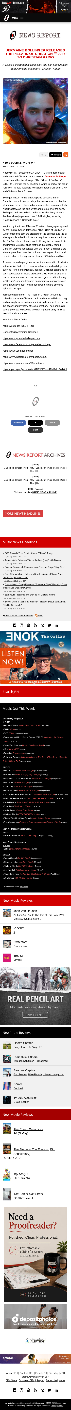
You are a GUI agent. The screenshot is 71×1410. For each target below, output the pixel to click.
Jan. (6, 468)
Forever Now (21, 946)
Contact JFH (26, 1373)
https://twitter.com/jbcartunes (18, 350)
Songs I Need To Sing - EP (28, 1047)
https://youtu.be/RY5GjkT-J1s (19, 325)
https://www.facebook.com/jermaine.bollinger (27, 344)
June (38, 468)
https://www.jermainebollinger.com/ (21, 338)
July (44, 468)
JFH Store (11, 1380)
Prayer (40, 1380)
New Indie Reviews (17, 1032)
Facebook (18, 422)
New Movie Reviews (18, 1114)
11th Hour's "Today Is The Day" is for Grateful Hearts (30, 595)
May (32, 468)
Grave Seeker (21, 1101)
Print (35, 430)
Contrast (18, 1088)
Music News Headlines (20, 542)
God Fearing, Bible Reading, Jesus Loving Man (39, 1074)
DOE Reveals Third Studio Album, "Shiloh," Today (29, 553)
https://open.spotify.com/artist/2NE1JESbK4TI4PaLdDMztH (35, 369)
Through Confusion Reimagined (31, 1060)
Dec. (38, 483)
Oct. (63, 480)
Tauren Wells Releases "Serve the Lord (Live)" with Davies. (33, 560)
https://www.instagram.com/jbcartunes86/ (25, 356)
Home (62, 1380)
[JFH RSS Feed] (65, 154)
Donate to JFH (27, 1380)
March (19, 468)
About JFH (12, 1373)
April (26, 468)
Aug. (50, 468)
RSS (40, 615)
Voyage (18, 959)
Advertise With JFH (38, 1376)
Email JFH (41, 1373)
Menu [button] (15, 18)
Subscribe (51, 1380)
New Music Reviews (18, 900)
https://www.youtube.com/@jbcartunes (23, 363)
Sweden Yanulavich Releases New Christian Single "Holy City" (35, 567)
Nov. (32, 483)
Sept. (56, 480)
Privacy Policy (57, 1406)
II (14, 932)
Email (52, 422)
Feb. (12, 468)
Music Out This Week (19, 708)
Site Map (53, 1373)
